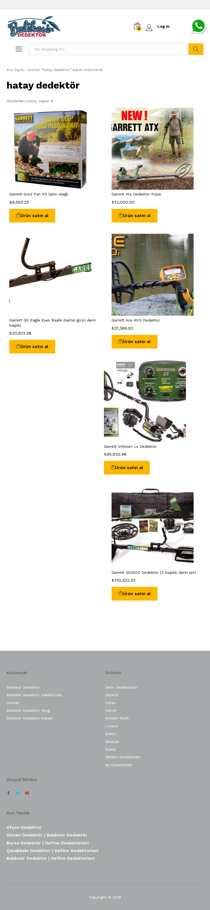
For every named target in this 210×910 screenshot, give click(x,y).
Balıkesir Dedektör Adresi (29, 718)
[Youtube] (27, 793)
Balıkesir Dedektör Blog (28, 710)
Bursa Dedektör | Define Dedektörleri (48, 842)
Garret (110, 710)
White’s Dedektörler (123, 757)
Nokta (110, 749)
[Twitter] (17, 793)
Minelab (112, 741)
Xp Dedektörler (119, 765)
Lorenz (111, 726)
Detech (111, 695)
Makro (110, 733)
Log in (164, 26)
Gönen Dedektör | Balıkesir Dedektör (47, 835)
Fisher (110, 703)
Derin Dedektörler (121, 687)
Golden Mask (117, 718)
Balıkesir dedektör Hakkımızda (34, 695)
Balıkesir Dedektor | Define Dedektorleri (51, 858)
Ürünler (13, 703)
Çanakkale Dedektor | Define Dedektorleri (52, 850)
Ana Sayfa (15, 70)
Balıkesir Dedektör (23, 687)
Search (195, 49)
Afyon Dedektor (24, 827)
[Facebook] (8, 793)
